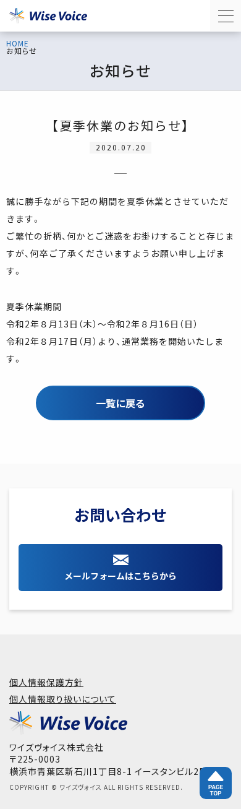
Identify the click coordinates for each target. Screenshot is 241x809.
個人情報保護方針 (46, 682)
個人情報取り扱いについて (62, 699)
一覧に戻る (120, 403)
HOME (17, 43)
